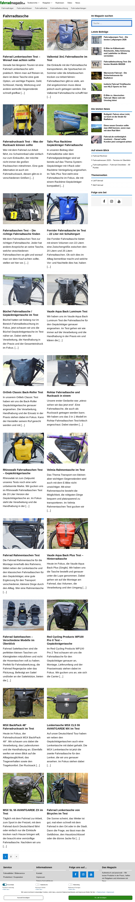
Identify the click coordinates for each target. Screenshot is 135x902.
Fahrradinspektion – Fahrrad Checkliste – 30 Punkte (111, 166)
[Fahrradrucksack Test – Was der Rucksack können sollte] (23, 119)
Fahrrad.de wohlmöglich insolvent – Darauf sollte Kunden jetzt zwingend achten (118, 139)
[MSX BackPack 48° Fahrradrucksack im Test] (23, 703)
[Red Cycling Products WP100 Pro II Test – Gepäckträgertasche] (67, 615)
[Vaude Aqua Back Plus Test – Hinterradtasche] (67, 533)
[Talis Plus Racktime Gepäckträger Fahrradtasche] (67, 119)
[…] (23, 93)
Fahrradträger (8, 8)
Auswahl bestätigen (23, 897)
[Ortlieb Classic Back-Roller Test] (23, 370)
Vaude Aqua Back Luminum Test (67, 311)
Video (69, 3)
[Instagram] (111, 201)
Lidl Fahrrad (98, 181)
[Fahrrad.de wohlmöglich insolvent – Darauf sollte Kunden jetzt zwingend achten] (96, 139)
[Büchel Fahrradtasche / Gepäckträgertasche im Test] (23, 289)
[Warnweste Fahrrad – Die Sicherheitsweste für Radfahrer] (96, 76)
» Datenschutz (100, 892)
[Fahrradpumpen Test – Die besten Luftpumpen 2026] (96, 40)
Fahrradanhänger (78, 8)
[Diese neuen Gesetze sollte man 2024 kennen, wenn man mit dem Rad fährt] (96, 128)
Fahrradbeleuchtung (59, 8)
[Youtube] (119, 201)
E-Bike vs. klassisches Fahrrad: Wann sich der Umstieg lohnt (114, 97)
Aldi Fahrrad (98, 185)
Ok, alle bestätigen (100, 897)
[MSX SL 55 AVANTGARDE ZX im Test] (23, 788)
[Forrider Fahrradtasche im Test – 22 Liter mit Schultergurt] (67, 208)
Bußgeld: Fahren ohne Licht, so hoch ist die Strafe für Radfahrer (117, 116)
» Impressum (110, 892)
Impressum (40, 877)
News (77, 3)
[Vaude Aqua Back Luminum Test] (67, 289)
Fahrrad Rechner (100, 156)
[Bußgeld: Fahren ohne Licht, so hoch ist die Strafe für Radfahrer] (96, 117)
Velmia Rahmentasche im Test (66, 469)
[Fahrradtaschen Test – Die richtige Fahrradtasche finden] (23, 208)
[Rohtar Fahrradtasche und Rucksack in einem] (67, 370)
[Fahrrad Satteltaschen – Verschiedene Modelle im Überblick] (23, 615)
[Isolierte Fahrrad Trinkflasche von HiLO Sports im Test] (96, 87)
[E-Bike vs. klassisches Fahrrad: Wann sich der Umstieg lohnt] (96, 98)
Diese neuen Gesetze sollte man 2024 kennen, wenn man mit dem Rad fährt (117, 128)
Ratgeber (46, 3)
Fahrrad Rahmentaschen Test (21, 555)
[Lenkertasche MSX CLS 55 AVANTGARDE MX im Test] (67, 703)
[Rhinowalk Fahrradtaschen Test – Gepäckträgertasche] (23, 448)
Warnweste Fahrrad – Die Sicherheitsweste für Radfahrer (115, 75)
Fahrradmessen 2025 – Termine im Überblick (112, 160)
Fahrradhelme (41, 8)
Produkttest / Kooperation (13, 877)
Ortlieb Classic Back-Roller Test (23, 392)
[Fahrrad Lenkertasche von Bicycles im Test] (67, 788)
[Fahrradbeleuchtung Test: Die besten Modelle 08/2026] (96, 64)
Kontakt (39, 873)
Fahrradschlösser (24, 8)
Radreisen (60, 3)
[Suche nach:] (111, 23)
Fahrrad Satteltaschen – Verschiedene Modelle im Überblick (18, 640)
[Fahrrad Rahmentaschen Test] (23, 533)
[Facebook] (104, 201)
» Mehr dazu (5, 889)
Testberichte (32, 3)
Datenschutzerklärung (44, 881)
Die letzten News (100, 109)
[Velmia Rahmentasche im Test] (67, 448)
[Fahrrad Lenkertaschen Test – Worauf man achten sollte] (23, 34)
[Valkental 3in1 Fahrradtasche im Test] (67, 34)
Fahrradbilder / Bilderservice (14, 873)
